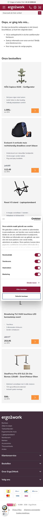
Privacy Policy (17, 510)
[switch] (38, 261)
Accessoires (6, 443)
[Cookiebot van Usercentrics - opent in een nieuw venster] (31, 219)
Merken (4, 440)
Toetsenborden (7, 429)
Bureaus (5, 423)
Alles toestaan (21, 289)
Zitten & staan (7, 426)
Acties (4, 449)
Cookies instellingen (22, 513)
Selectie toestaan (21, 296)
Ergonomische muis (9, 432)
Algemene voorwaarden (32, 510)
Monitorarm (6, 437)
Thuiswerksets (7, 446)
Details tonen (32, 283)
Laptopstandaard (8, 435)
